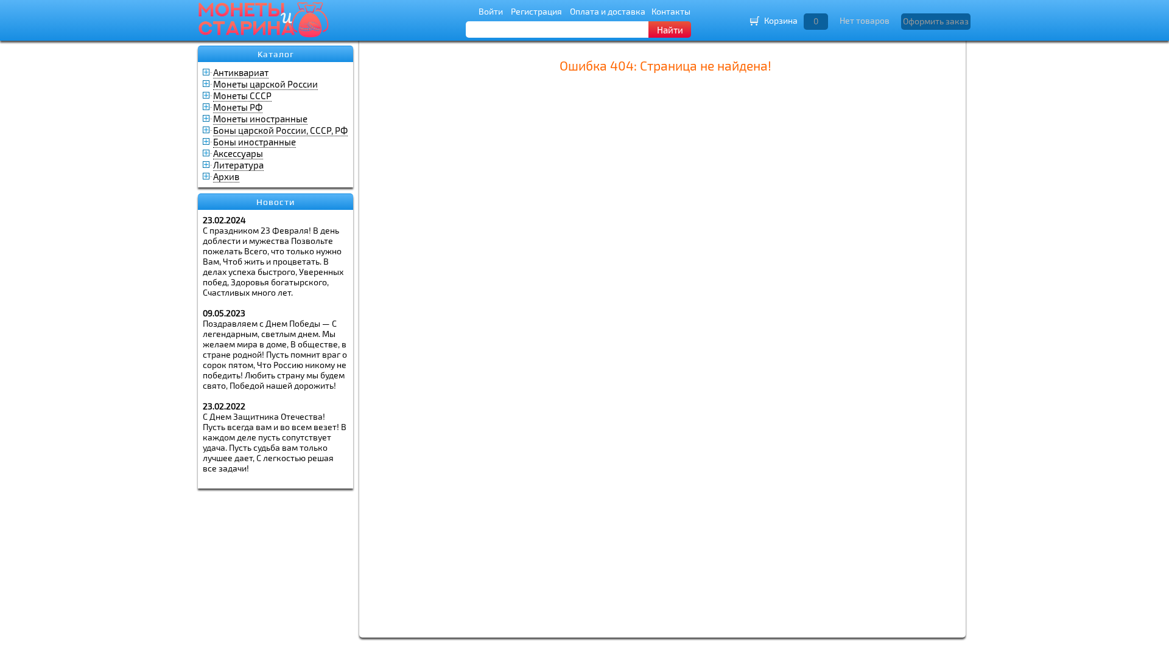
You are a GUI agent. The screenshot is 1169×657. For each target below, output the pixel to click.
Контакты (670, 11)
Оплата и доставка (607, 11)
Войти (491, 11)
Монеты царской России (265, 83)
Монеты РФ (237, 107)
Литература (238, 164)
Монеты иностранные (260, 118)
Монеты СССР (242, 95)
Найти (670, 29)
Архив (226, 176)
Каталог (276, 54)
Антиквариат (241, 72)
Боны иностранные (254, 141)
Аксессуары (238, 153)
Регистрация (536, 11)
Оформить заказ (936, 21)
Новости (275, 202)
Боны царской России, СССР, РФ (280, 130)
